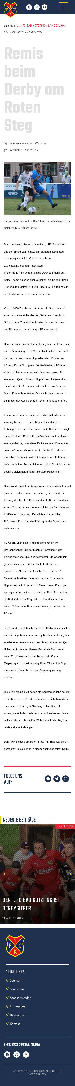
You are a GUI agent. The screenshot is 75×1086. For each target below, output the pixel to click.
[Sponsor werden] (37, 998)
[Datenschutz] (37, 1016)
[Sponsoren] (37, 990)
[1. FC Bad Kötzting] (10, 10)
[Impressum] (37, 1007)
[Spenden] (37, 981)
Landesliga (30, 150)
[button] (60, 7)
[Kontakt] (37, 1024)
